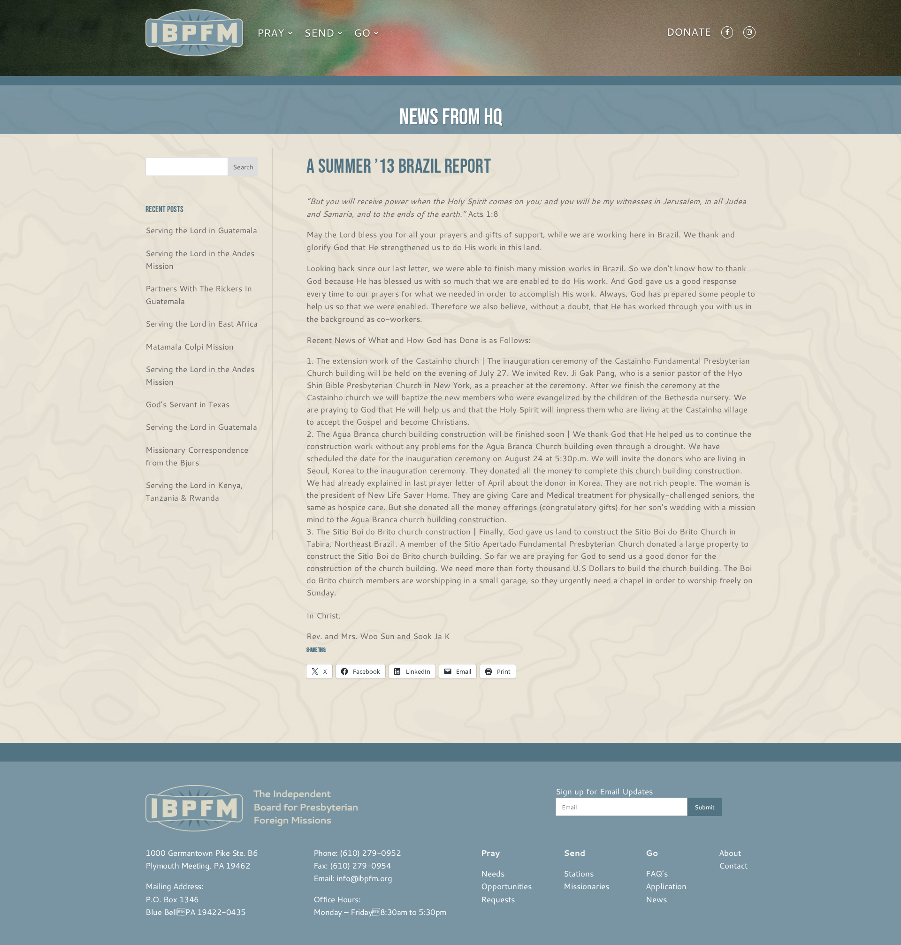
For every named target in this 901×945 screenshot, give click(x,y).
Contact (733, 865)
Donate (688, 34)
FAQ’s (657, 873)
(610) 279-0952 (370, 852)
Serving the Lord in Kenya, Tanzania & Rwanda (194, 491)
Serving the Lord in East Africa (201, 323)
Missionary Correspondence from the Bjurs (196, 456)
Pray (270, 32)
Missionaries (586, 886)
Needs (492, 873)
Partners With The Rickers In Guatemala (198, 294)
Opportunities (506, 886)
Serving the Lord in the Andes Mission (199, 259)
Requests (498, 899)
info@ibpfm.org (364, 878)
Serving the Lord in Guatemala (201, 230)
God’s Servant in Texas (187, 404)
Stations (579, 873)
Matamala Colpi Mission (189, 346)
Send (319, 32)
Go (362, 32)
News (656, 899)
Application (666, 886)
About (730, 852)
